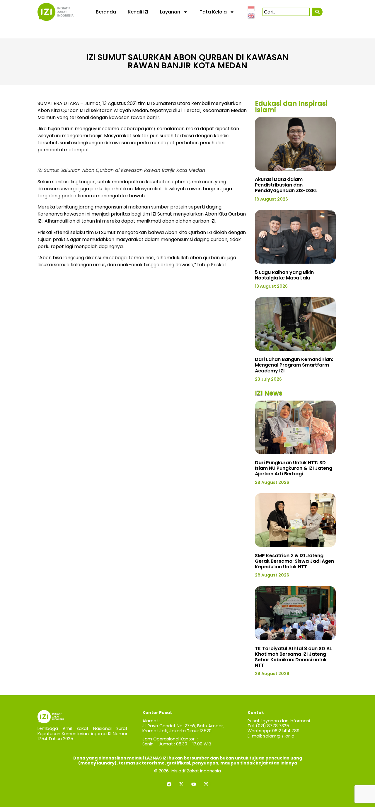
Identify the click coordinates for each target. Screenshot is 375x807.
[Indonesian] (251, 8)
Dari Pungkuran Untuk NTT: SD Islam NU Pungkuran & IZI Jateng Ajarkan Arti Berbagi (293, 468)
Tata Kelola (213, 12)
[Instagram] (206, 784)
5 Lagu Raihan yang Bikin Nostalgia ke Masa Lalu (284, 275)
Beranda (106, 12)
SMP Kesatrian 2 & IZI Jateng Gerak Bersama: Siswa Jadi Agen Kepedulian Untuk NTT (294, 561)
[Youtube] (193, 784)
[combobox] (286, 12)
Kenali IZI (138, 12)
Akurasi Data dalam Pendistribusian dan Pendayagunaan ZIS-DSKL (286, 185)
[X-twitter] (181, 784)
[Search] (317, 12)
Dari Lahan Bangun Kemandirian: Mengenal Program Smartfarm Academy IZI (294, 365)
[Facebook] (169, 784)
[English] (251, 15)
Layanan (170, 12)
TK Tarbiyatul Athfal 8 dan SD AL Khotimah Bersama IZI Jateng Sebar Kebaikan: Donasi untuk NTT (293, 657)
